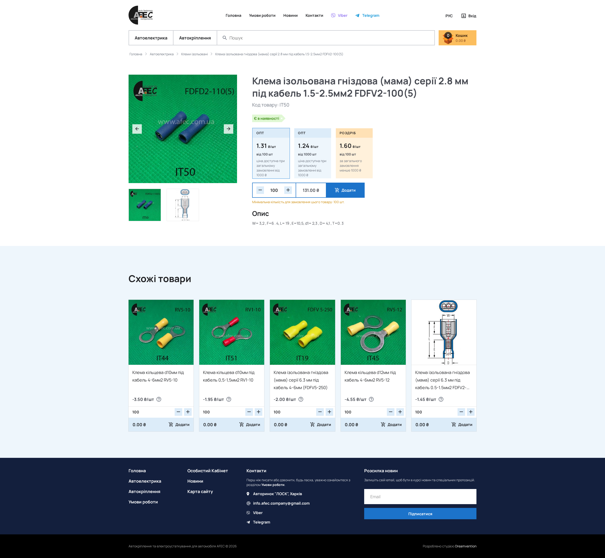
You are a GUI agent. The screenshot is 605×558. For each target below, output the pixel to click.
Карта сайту (200, 491)
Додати (348, 190)
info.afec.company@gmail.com (281, 503)
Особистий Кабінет (207, 470)
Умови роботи (143, 502)
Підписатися (420, 513)
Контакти (256, 470)
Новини (195, 481)
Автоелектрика (151, 38)
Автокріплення (195, 38)
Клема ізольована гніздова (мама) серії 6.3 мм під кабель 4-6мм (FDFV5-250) (301, 379)
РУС (449, 15)
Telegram (261, 522)
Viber (258, 512)
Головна (137, 470)
